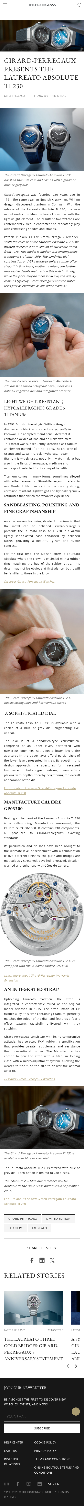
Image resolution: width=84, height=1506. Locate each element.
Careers (10, 1451)
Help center (13, 1442)
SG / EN (54, 1484)
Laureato (39, 1228)
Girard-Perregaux (22, 1219)
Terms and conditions (52, 1459)
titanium (15, 1228)
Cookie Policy (45, 1442)
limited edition (58, 1219)
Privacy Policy (45, 1451)
